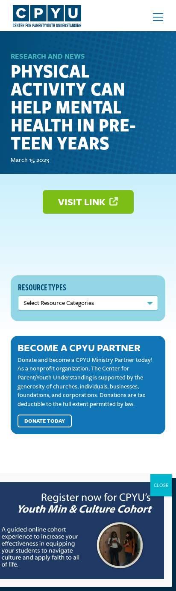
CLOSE (161, 485)
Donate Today (44, 420)
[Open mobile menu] (158, 17)
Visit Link (82, 201)
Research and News (48, 56)
